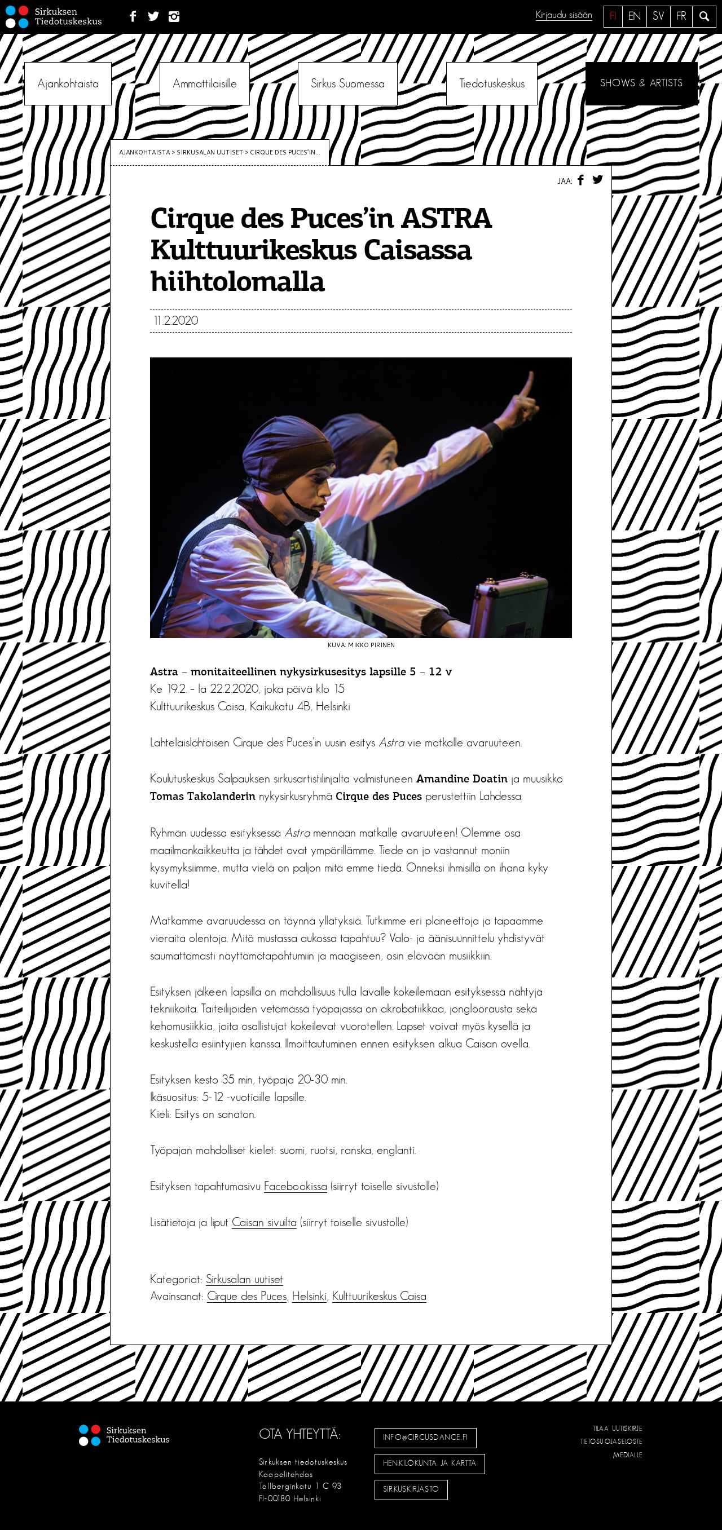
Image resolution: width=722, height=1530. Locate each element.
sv (658, 16)
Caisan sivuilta (264, 1222)
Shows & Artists (641, 83)
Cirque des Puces (247, 1296)
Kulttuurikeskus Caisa (379, 1296)
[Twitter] (153, 17)
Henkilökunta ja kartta (430, 1463)
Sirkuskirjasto (411, 1489)
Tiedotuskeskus (492, 83)
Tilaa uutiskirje (618, 1428)
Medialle (628, 1455)
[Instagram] (174, 17)
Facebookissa (295, 1186)
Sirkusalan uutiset (210, 152)
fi (613, 16)
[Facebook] (133, 17)
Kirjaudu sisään (564, 15)
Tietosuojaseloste (611, 1441)
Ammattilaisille (205, 83)
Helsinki (309, 1296)
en (634, 16)
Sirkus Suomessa (348, 83)
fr (681, 16)
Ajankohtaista (68, 83)
